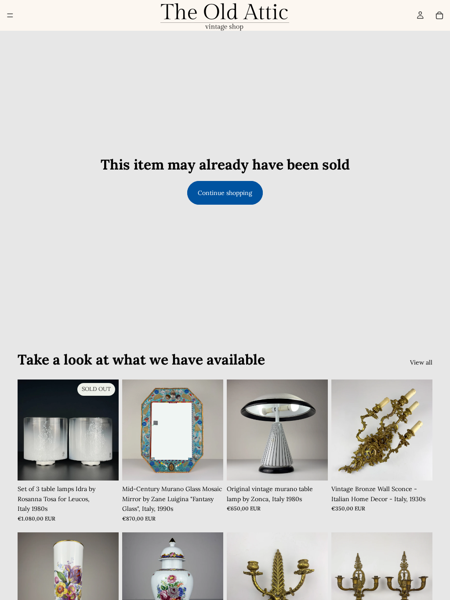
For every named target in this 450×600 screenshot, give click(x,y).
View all (421, 362)
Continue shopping (225, 193)
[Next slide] (213, 430)
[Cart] (439, 15)
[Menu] (10, 15)
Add (217, 467)
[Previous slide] (132, 430)
